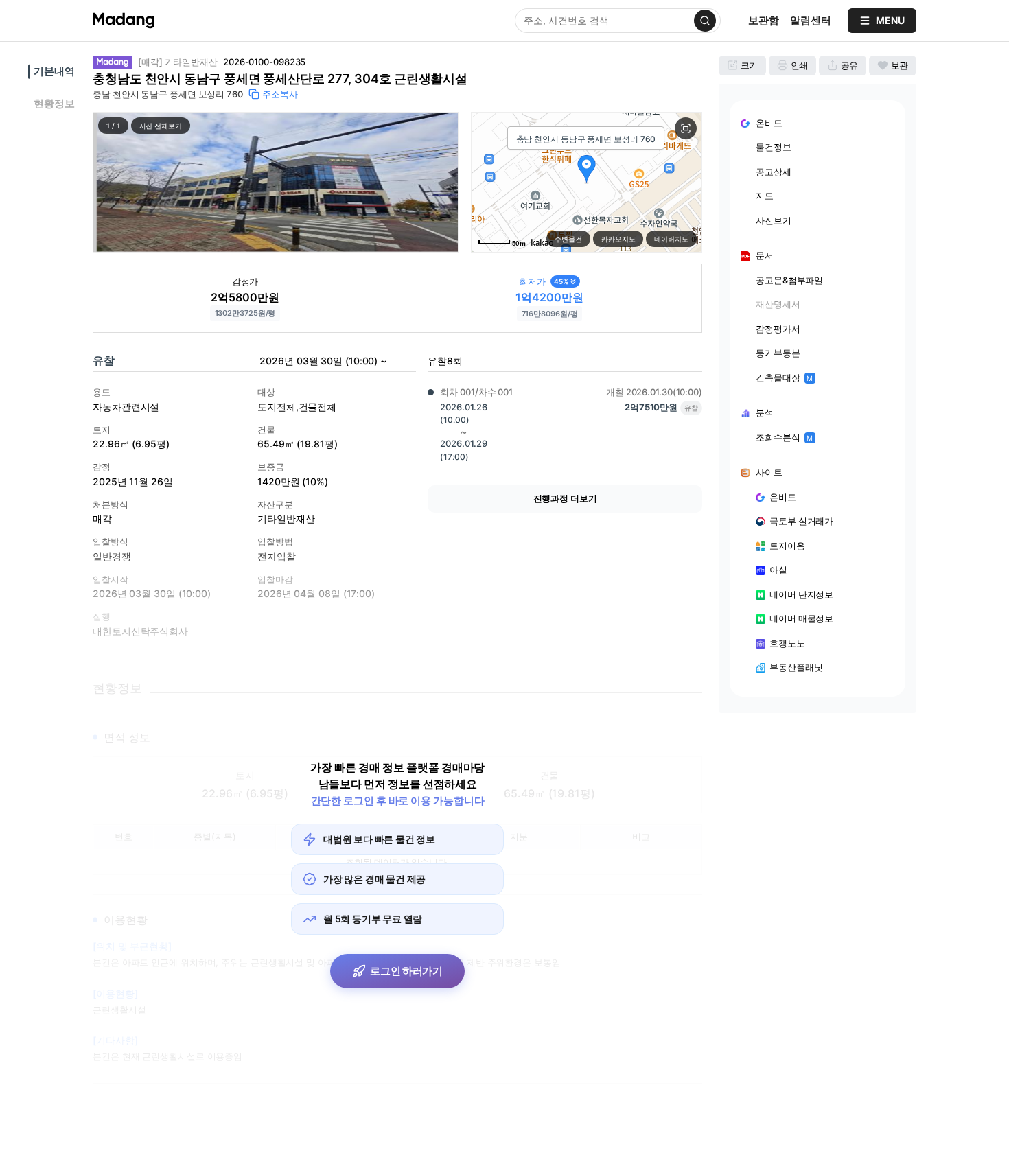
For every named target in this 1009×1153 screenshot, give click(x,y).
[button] (275, 182)
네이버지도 (671, 239)
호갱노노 (787, 643)
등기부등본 (778, 352)
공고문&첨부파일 (789, 280)
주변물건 (568, 239)
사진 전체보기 (160, 125)
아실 (778, 569)
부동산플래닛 (795, 667)
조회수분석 (784, 437)
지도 (765, 195)
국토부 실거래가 (801, 520)
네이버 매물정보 (801, 618)
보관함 (763, 20)
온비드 (782, 496)
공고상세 (773, 171)
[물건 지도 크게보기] (686, 128)
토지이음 (787, 545)
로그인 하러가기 (406, 970)
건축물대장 (784, 377)
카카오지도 (618, 239)
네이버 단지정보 (801, 594)
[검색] (705, 21)
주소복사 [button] (280, 94)
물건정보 (773, 146)
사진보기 (773, 220)
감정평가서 (778, 328)
